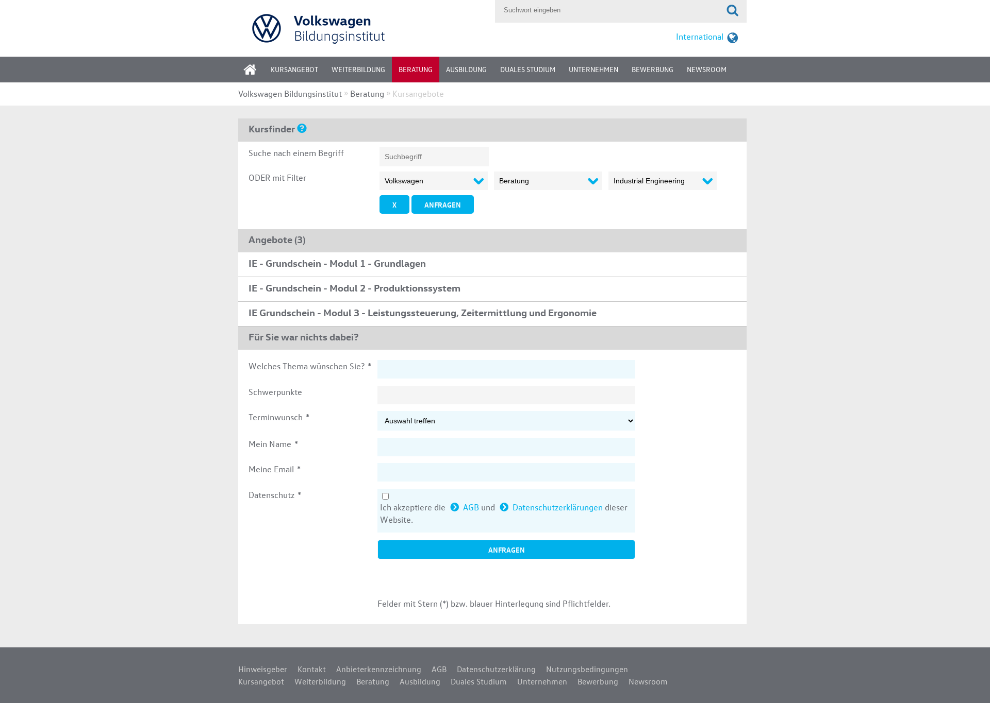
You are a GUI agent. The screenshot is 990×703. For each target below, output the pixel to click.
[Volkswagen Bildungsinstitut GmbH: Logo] (364, 28)
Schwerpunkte (275, 391)
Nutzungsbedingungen (587, 669)
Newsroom (707, 69)
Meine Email (275, 469)
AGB (471, 507)
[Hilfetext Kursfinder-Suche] (302, 128)
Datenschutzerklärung (496, 669)
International (699, 36)
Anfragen (442, 204)
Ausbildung (466, 69)
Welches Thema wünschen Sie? (310, 366)
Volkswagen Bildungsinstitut (290, 93)
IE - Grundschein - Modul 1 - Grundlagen (337, 262)
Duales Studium (527, 69)
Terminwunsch (279, 416)
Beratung (416, 69)
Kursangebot (294, 69)
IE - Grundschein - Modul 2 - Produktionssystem (354, 287)
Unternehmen (593, 69)
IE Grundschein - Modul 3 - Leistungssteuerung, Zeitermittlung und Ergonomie (423, 312)
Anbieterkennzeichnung (378, 669)
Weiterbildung (358, 69)
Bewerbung (652, 69)
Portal (257, 73)
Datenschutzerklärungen (558, 507)
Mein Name (273, 443)
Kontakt (312, 669)
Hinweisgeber (262, 669)
